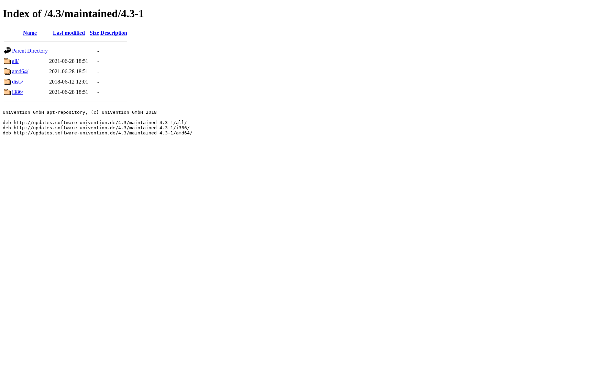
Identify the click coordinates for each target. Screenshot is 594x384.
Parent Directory (30, 51)
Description (113, 33)
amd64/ (20, 71)
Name (30, 33)
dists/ (17, 82)
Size (94, 33)
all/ (15, 61)
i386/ (17, 92)
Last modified (69, 33)
